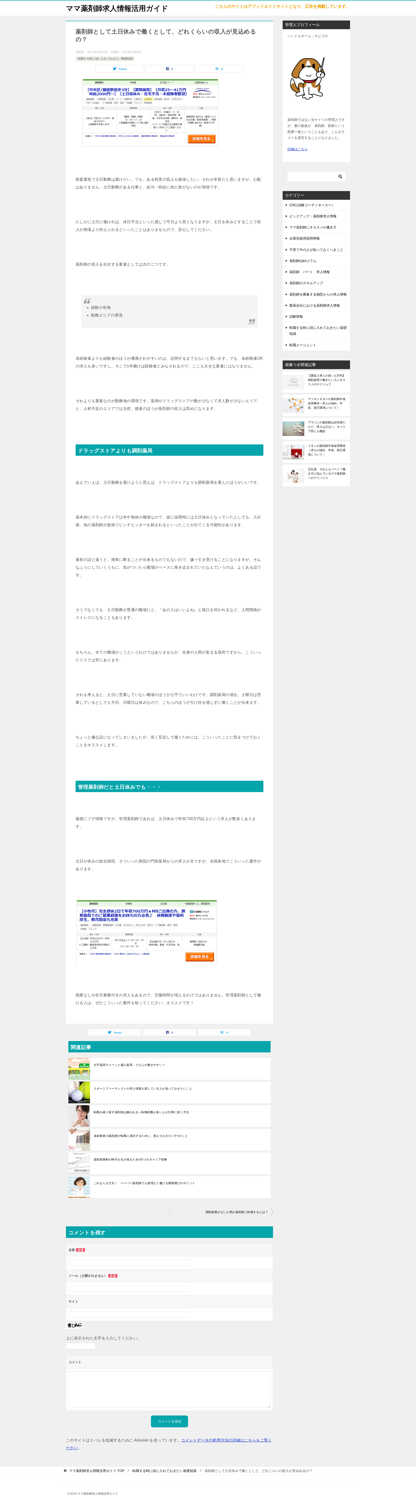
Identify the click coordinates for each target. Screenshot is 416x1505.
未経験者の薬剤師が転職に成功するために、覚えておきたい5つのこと (141, 1136)
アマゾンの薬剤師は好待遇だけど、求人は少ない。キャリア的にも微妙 (326, 427)
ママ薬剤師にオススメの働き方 (313, 227)
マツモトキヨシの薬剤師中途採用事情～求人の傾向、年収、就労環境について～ (326, 403)
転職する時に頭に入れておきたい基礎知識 (105, 58)
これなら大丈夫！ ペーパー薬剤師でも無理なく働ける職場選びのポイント (144, 1183)
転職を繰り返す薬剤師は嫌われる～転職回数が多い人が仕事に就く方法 (141, 1112)
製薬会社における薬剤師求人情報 (314, 305)
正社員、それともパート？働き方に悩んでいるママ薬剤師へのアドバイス (326, 474)
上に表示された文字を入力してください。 (103, 1338)
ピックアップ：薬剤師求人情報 (313, 216)
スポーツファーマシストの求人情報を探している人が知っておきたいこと (143, 1088)
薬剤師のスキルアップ (306, 283)
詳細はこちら (297, 149)
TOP (96, 1471)
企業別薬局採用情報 (304, 238)
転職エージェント (302, 345)
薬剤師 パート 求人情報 (309, 272)
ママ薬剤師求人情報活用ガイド (117, 8)
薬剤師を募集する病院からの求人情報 (318, 294)
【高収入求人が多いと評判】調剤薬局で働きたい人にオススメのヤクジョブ (326, 380)
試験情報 (296, 316)
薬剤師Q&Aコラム (303, 261)
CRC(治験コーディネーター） (312, 205)
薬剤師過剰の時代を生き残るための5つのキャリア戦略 (130, 1159)
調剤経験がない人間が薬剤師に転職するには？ (237, 1212)
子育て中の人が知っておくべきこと (316, 250)
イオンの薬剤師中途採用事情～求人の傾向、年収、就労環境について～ (326, 450)
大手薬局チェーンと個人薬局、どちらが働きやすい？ (129, 1065)
